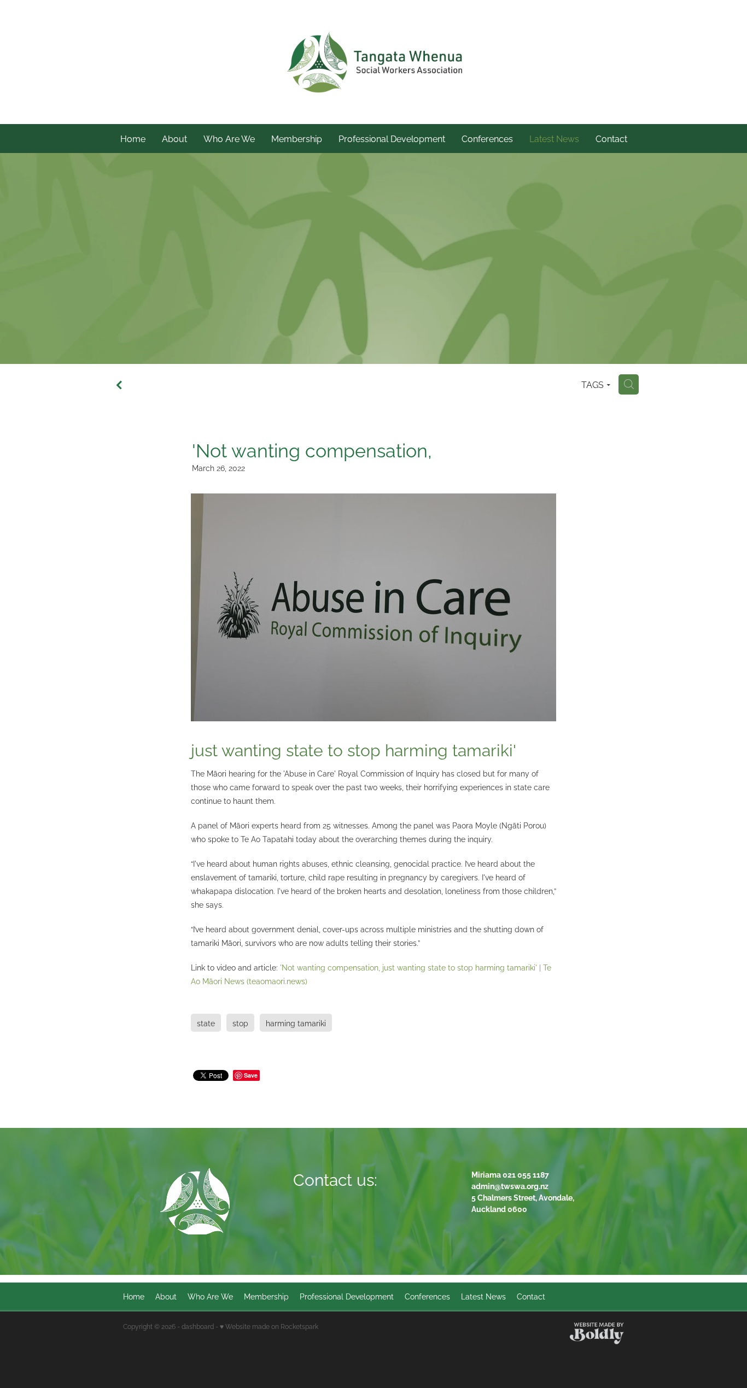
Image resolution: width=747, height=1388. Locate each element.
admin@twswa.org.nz (509, 1185)
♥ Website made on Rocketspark (269, 1326)
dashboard (198, 1326)
